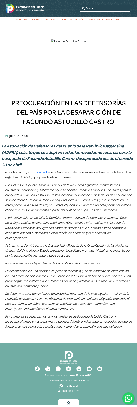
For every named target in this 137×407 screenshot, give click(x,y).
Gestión (79, 19)
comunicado (40, 172)
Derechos (50, 19)
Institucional (31, 19)
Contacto (94, 19)
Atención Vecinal (111, 19)
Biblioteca (67, 19)
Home (19, 19)
